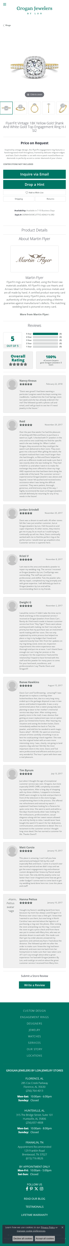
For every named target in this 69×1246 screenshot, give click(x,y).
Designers (34, 1023)
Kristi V (24, 556)
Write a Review (34, 985)
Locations (34, 1055)
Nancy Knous (27, 380)
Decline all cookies (22, 1238)
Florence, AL (34, 1078)
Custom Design (34, 1010)
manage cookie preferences (31, 1231)
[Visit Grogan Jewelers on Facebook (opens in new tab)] (27, 1189)
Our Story (34, 1049)
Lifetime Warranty (34, 1215)
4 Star (29, 337)
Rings (8, 25)
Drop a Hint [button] (34, 184)
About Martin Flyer (34, 238)
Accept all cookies (45, 1238)
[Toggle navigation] (4, 4)
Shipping (19, 198)
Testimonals (34, 1206)
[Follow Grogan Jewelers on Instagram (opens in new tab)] (41, 1189)
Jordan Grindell (29, 509)
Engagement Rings (34, 1017)
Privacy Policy (48, 1227)
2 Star (29, 343)
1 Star (29, 346)
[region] (34, 67)
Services (34, 1043)
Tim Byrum (26, 770)
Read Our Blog (34, 1198)
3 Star (29, 340)
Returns (50, 198)
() (60, 333)
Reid (22, 421)
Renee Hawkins (29, 682)
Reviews (34, 325)
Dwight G (25, 602)
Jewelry (34, 1030)
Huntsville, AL (34, 1110)
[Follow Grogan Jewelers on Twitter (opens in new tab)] (36, 1189)
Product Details (34, 230)
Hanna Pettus (28, 899)
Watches (34, 1036)
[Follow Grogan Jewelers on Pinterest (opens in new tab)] (31, 1189)
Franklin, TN (34, 1142)
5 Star (29, 333)
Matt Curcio (26, 847)
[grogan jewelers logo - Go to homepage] (34, 10)
